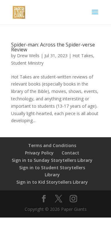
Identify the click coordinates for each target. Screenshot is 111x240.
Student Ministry (27, 63)
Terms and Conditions (52, 145)
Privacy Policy (39, 153)
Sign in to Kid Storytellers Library (52, 182)
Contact (70, 153)
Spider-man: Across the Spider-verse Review (53, 47)
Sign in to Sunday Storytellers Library (52, 160)
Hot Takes (82, 55)
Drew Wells (28, 55)
